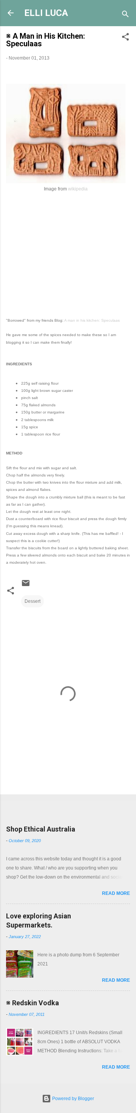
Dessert (32, 601)
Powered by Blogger (72, 1098)
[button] (125, 38)
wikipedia (78, 189)
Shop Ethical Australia (40, 829)
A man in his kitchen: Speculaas (92, 320)
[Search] (125, 15)
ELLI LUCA (46, 13)
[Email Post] (25, 586)
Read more (116, 893)
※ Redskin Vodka (32, 1003)
